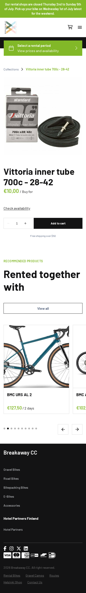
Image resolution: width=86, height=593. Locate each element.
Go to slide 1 (4, 428)
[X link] (19, 548)
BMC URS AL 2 (19, 394)
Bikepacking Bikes (16, 487)
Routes (54, 575)
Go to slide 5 (18, 428)
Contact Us (34, 582)
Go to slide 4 (15, 428)
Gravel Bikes (12, 469)
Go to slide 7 (25, 428)
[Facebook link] (5, 548)
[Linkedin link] (26, 548)
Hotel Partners (13, 529)
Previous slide (63, 429)
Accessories (12, 505)
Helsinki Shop (13, 582)
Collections (11, 69)
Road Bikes (11, 478)
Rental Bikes (12, 575)
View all (43, 308)
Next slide (77, 429)
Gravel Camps (35, 575)
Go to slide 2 (8, 428)
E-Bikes (9, 496)
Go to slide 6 (22, 428)
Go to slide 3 (11, 428)
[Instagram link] (11, 548)
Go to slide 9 (32, 428)
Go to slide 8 (29, 428)
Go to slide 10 (36, 428)
